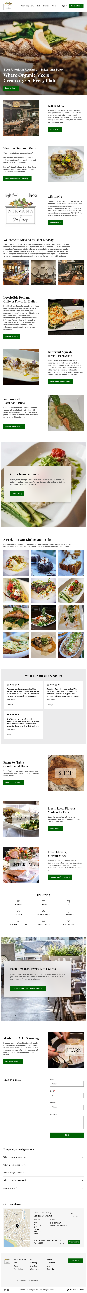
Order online (73, 1237)
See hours (61, 1238)
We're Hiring (34, 1265)
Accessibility (33, 1276)
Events (46, 6)
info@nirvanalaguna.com (58, 1221)
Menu (16, 1258)
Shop (16, 1261)
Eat (38, 6)
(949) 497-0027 (55, 1219)
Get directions (74, 1210)
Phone (56, 1103)
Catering (33, 1258)
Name (55, 1079)
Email (55, 1091)
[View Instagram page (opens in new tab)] (8, 1285)
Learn (48, 1261)
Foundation (18, 1265)
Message (53, 1114)
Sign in (64, 6)
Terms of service (20, 1276)
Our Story (50, 1258)
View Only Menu (27, 6)
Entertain (33, 1261)
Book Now (50, 1265)
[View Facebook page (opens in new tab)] (4, 1285)
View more (11, 699)
